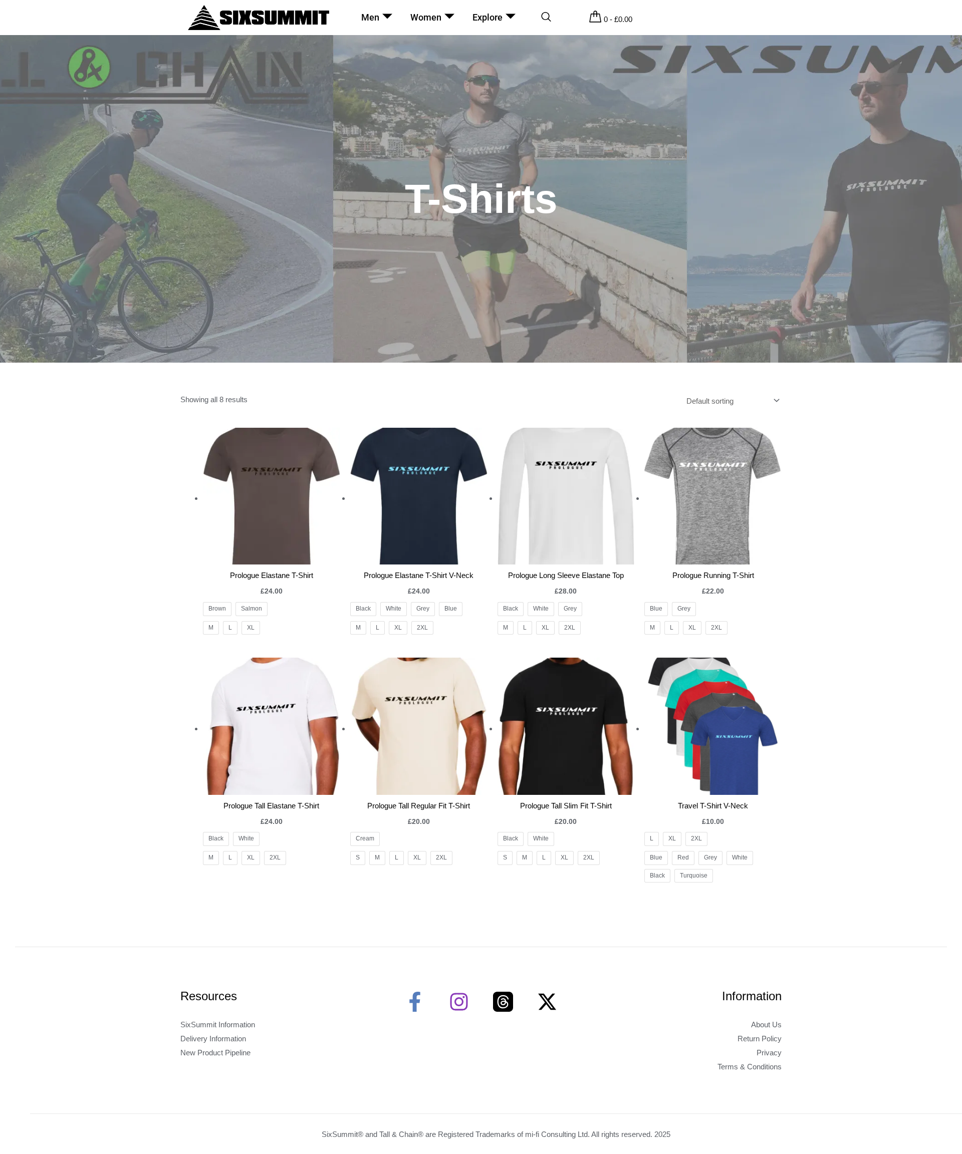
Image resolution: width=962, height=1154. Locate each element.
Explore (487, 17)
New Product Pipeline (215, 1052)
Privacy (769, 1052)
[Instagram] (458, 1001)
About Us (766, 1024)
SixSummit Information (217, 1024)
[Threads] (503, 1001)
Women (425, 17)
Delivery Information (213, 1038)
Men (370, 17)
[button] (546, 18)
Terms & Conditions (749, 1066)
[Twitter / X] (547, 1001)
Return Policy (760, 1038)
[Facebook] (414, 1001)
